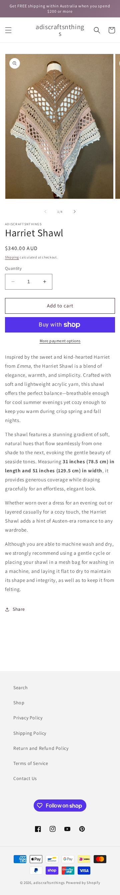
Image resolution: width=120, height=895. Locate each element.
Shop (18, 703)
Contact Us (25, 778)
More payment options (60, 340)
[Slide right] (74, 211)
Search (20, 687)
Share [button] (19, 609)
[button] (8, 30)
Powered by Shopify (83, 882)
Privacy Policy (27, 718)
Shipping (12, 257)
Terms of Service (30, 763)
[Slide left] (45, 211)
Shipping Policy (29, 733)
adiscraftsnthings (49, 882)
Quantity (13, 268)
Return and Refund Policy (40, 748)
